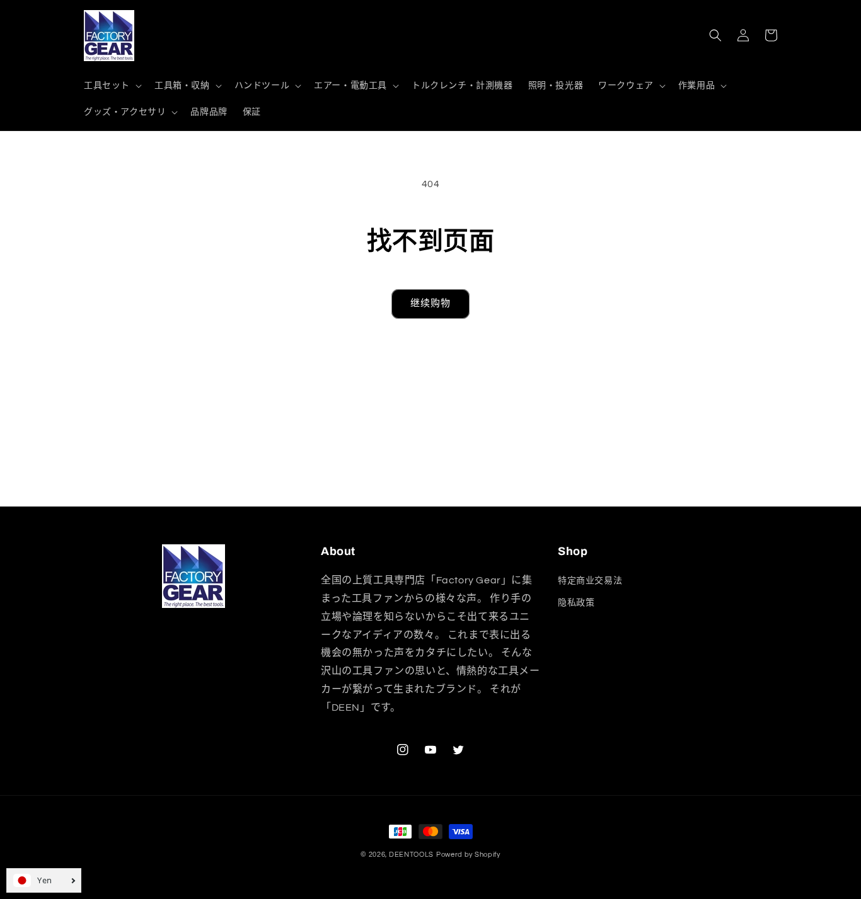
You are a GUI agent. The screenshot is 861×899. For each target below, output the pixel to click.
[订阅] (529, 491)
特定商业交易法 (590, 580)
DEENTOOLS (411, 854)
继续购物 (430, 303)
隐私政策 (576, 602)
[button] (111, 85)
